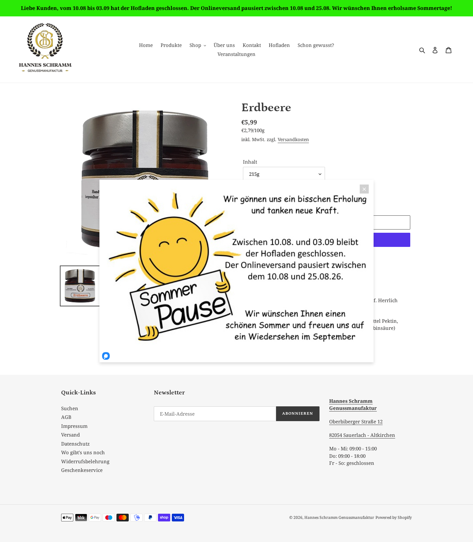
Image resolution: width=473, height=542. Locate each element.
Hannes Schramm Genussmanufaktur (339, 517)
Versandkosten (293, 139)
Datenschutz (75, 443)
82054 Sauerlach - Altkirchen (362, 435)
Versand (70, 434)
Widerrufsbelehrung (85, 461)
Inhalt (250, 161)
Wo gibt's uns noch (83, 452)
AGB (66, 417)
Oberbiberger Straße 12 (356, 421)
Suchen (69, 408)
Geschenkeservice (82, 470)
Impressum (74, 426)
